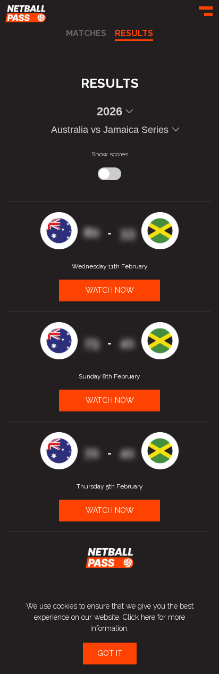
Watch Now (110, 290)
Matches (86, 33)
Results (134, 33)
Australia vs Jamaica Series (110, 129)
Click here (139, 617)
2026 (109, 111)
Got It (109, 653)
